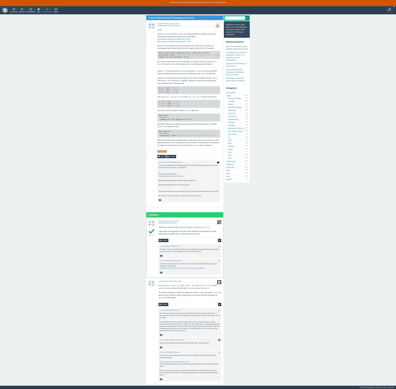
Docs (230, 158)
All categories (231, 93)
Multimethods (233, 119)
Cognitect (371, 387)
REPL (230, 143)
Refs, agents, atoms (235, 131)
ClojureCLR (230, 164)
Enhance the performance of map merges (236, 65)
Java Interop (232, 134)
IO (229, 137)
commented (161, 162)
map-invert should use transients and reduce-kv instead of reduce (235, 72)
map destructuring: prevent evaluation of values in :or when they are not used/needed (236, 56)
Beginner (229, 179)
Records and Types (235, 107)
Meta (228, 173)
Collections (232, 110)
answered (161, 221)
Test (229, 155)
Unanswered (31, 12)
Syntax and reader (234, 98)
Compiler (231, 101)
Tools (228, 170)
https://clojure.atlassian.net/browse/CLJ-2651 (174, 39)
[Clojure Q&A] (5, 10)
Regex (230, 149)
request (160, 151)
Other (228, 176)
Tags (38, 12)
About (191, 2)
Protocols (231, 122)
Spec (230, 152)
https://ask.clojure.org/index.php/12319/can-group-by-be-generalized (182, 268)
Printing (231, 146)
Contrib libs (230, 167)
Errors (230, 140)
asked (159, 23)
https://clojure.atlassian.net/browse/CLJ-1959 (174, 41)
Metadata (231, 125)
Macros (230, 104)
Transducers (232, 116)
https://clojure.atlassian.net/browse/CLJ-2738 (192, 227)
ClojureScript (230, 161)
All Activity (13, 12)
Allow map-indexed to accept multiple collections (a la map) (237, 47)
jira (165, 151)
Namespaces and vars (236, 128)
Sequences (232, 113)
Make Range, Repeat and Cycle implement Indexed (235, 79)
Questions (22, 12)
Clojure (172, 23)
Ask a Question (47, 12)
